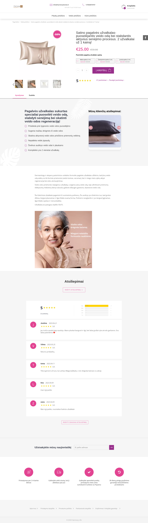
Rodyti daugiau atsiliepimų (75, 422)
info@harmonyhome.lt (61, 5)
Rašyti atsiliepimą (73, 290)
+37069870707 (90, 5)
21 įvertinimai (101, 80)
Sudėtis (32, 95)
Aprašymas (19, 95)
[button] (117, 128)
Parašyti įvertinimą (116, 80)
